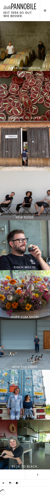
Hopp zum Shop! (25, 317)
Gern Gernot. (25, 167)
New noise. (25, 217)
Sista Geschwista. (25, 68)
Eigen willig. (25, 267)
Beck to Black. (25, 466)
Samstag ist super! (25, 118)
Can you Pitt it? (25, 417)
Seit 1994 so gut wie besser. (17, 14)
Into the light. (25, 367)
